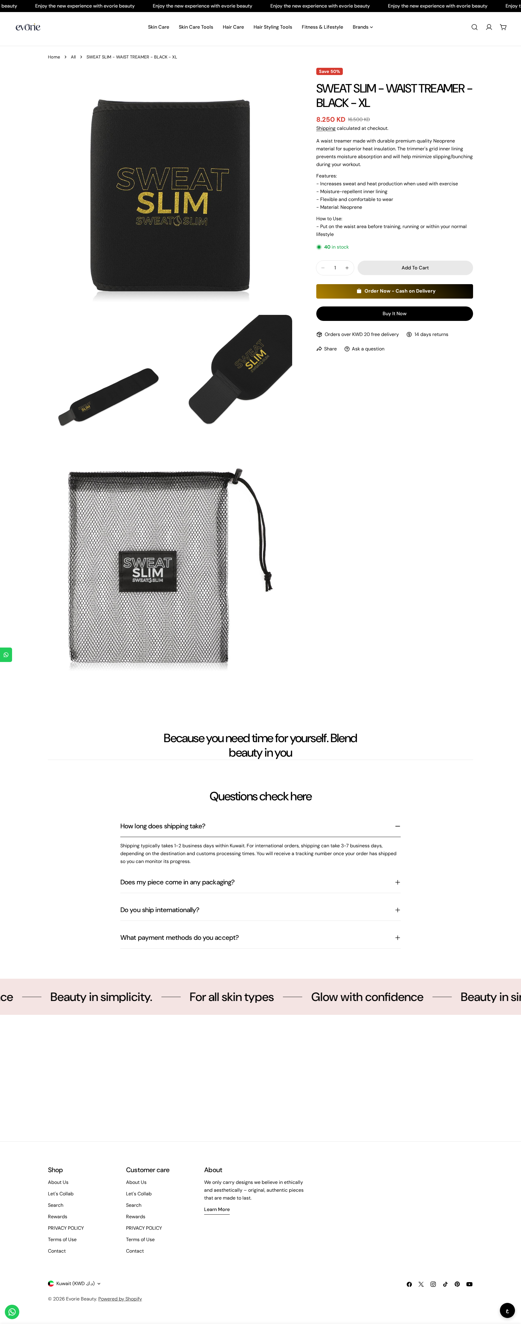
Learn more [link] (217, 1209)
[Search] (475, 27)
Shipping (326, 128)
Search (55, 1205)
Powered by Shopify (120, 1299)
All (73, 57)
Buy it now (394, 313)
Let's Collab (61, 1194)
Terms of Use (62, 1239)
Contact (57, 1251)
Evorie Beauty (81, 1299)
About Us (58, 1182)
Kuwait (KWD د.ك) (75, 1283)
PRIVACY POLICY (66, 1228)
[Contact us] (12, 1312)
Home (54, 57)
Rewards (57, 1216)
